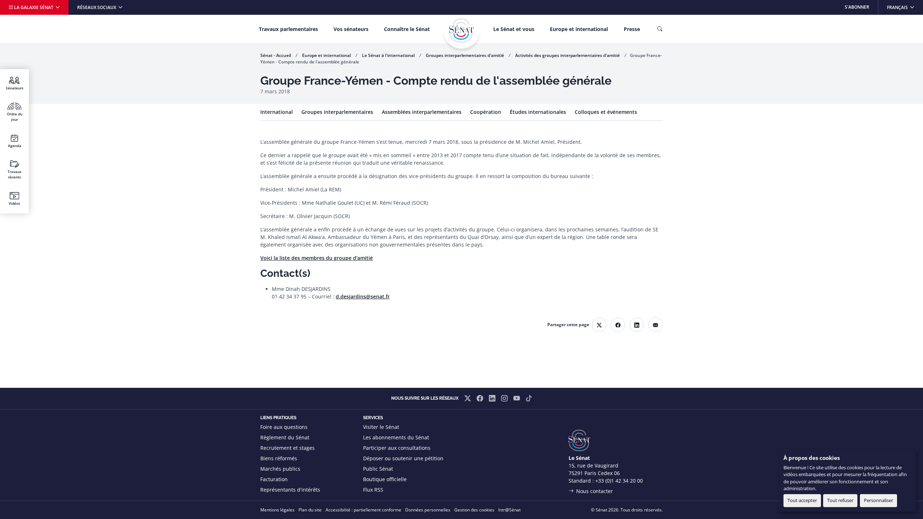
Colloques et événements (606, 111)
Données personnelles (427, 510)
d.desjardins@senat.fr (363, 296)
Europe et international (579, 29)
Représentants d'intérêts (290, 489)
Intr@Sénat (509, 510)
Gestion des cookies (474, 510)
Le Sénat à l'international (388, 55)
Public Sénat (378, 468)
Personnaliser (878, 500)
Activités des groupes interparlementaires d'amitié (567, 55)
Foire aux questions (284, 426)
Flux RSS (373, 489)
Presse (632, 29)
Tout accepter (802, 500)
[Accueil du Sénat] (461, 30)
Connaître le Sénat (407, 29)
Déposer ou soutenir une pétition (403, 458)
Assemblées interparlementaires (422, 111)
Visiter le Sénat (381, 426)
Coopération (485, 111)
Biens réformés (278, 458)
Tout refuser (840, 500)
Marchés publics (280, 468)
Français (905, 7)
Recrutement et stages (287, 447)
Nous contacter (594, 491)
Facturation (274, 479)
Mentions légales (277, 510)
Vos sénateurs (351, 29)
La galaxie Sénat (33, 7)
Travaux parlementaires (288, 29)
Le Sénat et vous (513, 29)
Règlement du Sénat (284, 437)
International (276, 111)
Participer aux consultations (396, 447)
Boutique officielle (385, 479)
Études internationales (538, 111)
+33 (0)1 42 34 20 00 (619, 480)
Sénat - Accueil (275, 55)
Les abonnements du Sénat (396, 437)
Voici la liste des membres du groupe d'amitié (316, 257)
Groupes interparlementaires (337, 111)
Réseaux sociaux (97, 7)
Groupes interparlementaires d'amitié (465, 55)
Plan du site (310, 510)
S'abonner (857, 7)
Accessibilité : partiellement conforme (363, 510)
